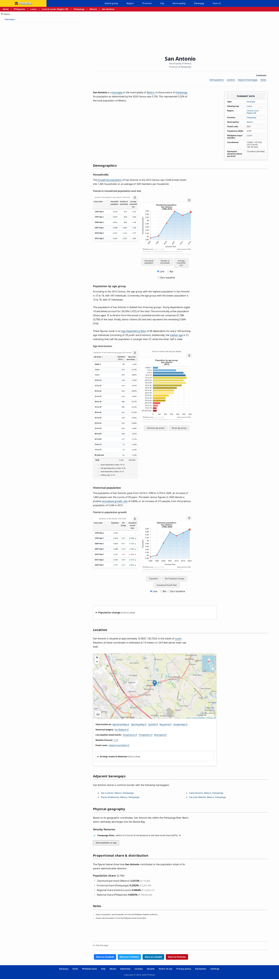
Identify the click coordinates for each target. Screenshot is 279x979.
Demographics (217, 79)
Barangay (199, 3)
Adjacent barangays (248, 79)
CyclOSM (152, 724)
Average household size (181, 263)
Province (147, 3)
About (113, 968)
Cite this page (102, 945)
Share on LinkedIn (153, 957)
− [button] (97, 662)
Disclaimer (200, 968)
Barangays (10, 19)
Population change (109, 612)
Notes (263, 79)
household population (110, 180)
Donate (151, 968)
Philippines (19, 9)
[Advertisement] (24, 68)
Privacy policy (183, 968)
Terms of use (165, 968)
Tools (75, 968)
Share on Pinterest (177, 957)
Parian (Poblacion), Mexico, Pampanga (120, 797)
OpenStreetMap (119, 724)
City (162, 3)
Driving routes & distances (113, 756)
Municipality (179, 3)
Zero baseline (167, 277)
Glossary (63, 968)
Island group (111, 3)
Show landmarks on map (106, 843)
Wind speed (159, 735)
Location (231, 79)
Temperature (129, 735)
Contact (139, 968)
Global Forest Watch (118, 745)
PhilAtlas (25, 3)
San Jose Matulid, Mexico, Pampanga (207, 797)
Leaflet (188, 718)
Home (6, 9)
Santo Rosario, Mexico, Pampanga (206, 792)
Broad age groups (179, 428)
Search (217, 3)
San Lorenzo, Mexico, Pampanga (117, 792)
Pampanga (79, 9)
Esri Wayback (120, 729)
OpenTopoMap (137, 724)
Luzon (33, 9)
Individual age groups (156, 428)
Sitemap (214, 968)
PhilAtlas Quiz (89, 968)
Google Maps (179, 724)
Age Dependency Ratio (133, 331)
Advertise (125, 968)
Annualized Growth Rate (167, 585)
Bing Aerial (164, 724)
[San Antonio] (155, 683)
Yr (115, 740)
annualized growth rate (115, 501)
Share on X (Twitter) (129, 957)
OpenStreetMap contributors (204, 718)
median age (176, 335)
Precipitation (144, 735)
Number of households (165, 262)
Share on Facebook (105, 957)
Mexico (93, 9)
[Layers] (98, 714)
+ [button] (97, 657)
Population (153, 578)
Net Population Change (174, 578)
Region (130, 3)
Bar (172, 271)
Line (162, 271)
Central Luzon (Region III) (55, 9)
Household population (148, 262)
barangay (251, 101)
